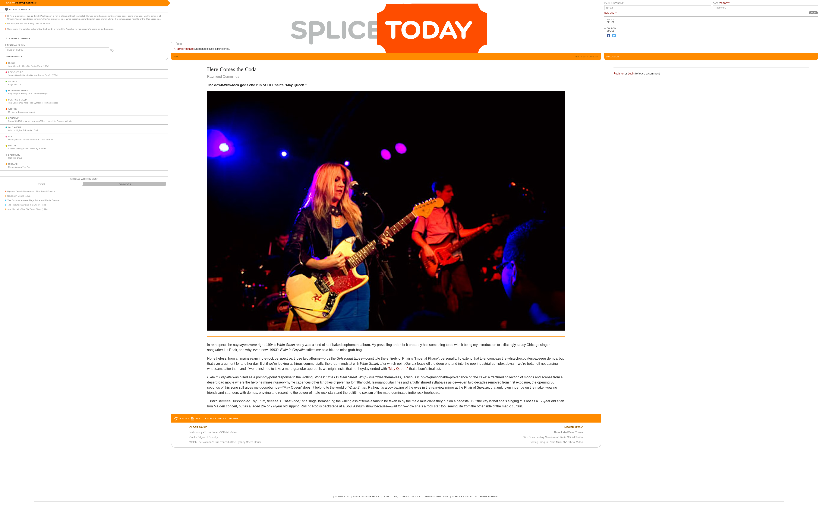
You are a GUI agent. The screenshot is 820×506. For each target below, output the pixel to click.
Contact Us (341, 496)
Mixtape (13, 164)
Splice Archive (16, 45)
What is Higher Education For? (23, 130)
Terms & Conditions (436, 496)
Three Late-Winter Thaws (568, 432)
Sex (10, 136)
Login (631, 73)
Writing (12, 109)
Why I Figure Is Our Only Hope (28, 93)
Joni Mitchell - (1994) (28, 66)
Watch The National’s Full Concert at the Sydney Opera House (225, 442)
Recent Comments (19, 9)
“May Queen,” (398, 368)
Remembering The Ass (19, 167)
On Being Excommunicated (21, 112)
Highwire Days (15, 158)
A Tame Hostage (184, 48)
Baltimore (14, 155)
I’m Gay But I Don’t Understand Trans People (30, 139)
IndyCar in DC (15, 84)
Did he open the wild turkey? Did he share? (28, 23)
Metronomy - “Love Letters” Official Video (213, 432)
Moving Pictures (18, 90)
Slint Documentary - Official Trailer (553, 437)
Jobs (386, 496)
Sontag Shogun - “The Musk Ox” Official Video (556, 442)
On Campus (14, 127)
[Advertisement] (798, 34)
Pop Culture (15, 72)
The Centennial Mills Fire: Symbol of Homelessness (33, 103)
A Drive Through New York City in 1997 (27, 148)
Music (11, 63)
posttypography (26, 3)
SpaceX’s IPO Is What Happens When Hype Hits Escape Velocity (40, 121)
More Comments (20, 38)
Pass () (721, 3)
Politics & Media (17, 100)
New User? (610, 13)
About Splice (610, 20)
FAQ (396, 496)
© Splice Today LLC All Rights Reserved (475, 496)
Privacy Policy (411, 496)
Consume (13, 118)
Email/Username (614, 3)
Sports (12, 81)
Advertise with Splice (366, 496)
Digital (12, 145)
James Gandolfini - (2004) (33, 75)
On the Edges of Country (203, 437)
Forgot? (725, 3)
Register (619, 73)
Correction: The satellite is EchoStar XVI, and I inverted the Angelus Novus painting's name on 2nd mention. (60, 29)
